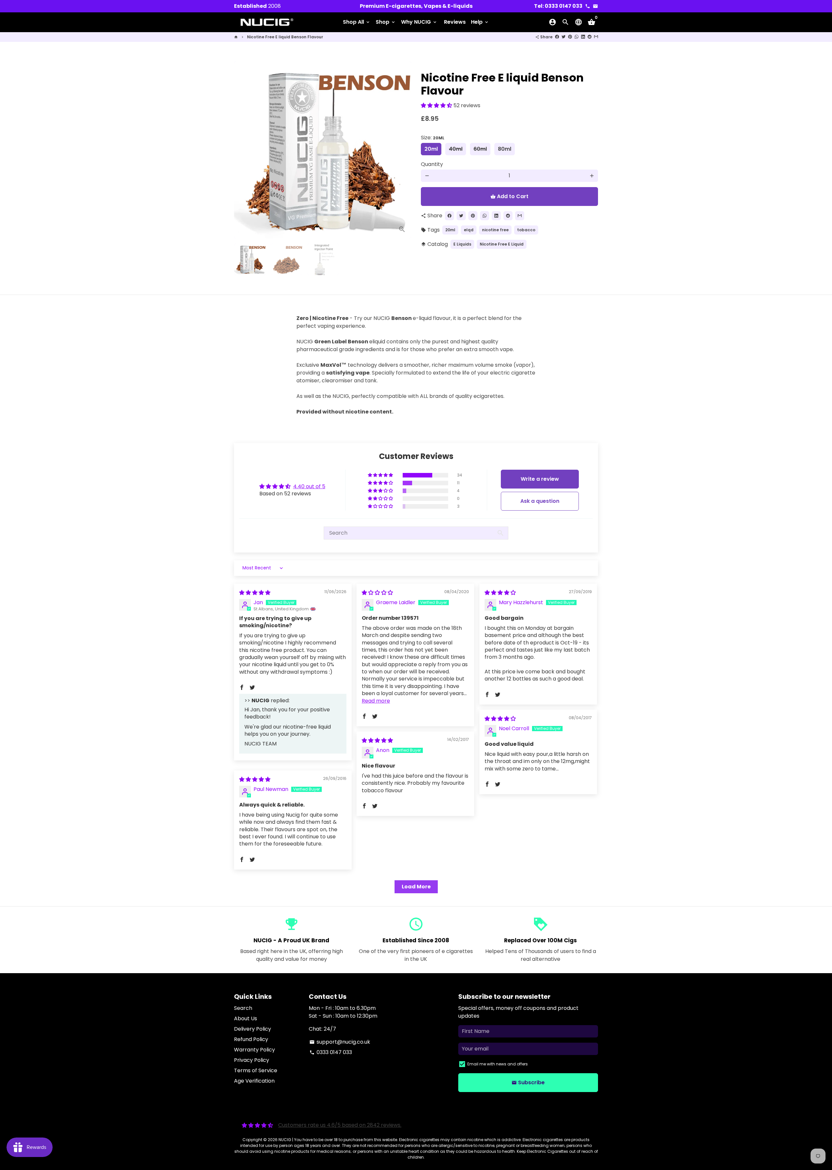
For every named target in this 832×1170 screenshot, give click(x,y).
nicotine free (495, 230)
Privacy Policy (251, 1060)
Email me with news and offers (497, 1064)
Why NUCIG (419, 22)
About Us (245, 1018)
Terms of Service (255, 1070)
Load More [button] (416, 886)
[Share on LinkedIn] (583, 37)
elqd (469, 230)
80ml (504, 149)
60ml (480, 149)
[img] (254, 592)
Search (243, 1008)
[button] (437, 105)
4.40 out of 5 (309, 486)
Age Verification (254, 1081)
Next (402, 150)
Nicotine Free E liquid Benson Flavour (285, 37)
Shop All (356, 22)
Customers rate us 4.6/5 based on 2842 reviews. (339, 1125)
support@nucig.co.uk (339, 1042)
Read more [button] (376, 701)
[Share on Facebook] (557, 37)
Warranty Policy (254, 1049)
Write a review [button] (540, 479)
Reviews (455, 22)
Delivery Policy (252, 1029)
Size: (432, 137)
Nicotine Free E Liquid (502, 244)
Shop (386, 22)
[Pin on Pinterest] (570, 37)
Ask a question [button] (539, 501)
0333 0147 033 (330, 1052)
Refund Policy (251, 1039)
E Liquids (462, 244)
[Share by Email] (596, 37)
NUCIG (285, 1139)
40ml (455, 149)
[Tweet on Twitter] (564, 37)
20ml (431, 149)
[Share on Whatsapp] (576, 37)
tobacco (526, 230)
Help (480, 22)
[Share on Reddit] (590, 37)
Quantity (432, 164)
